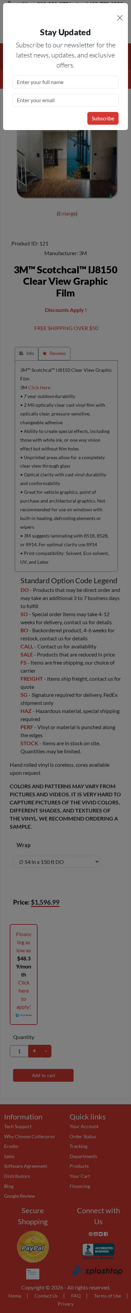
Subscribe (103, 118)
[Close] (120, 18)
